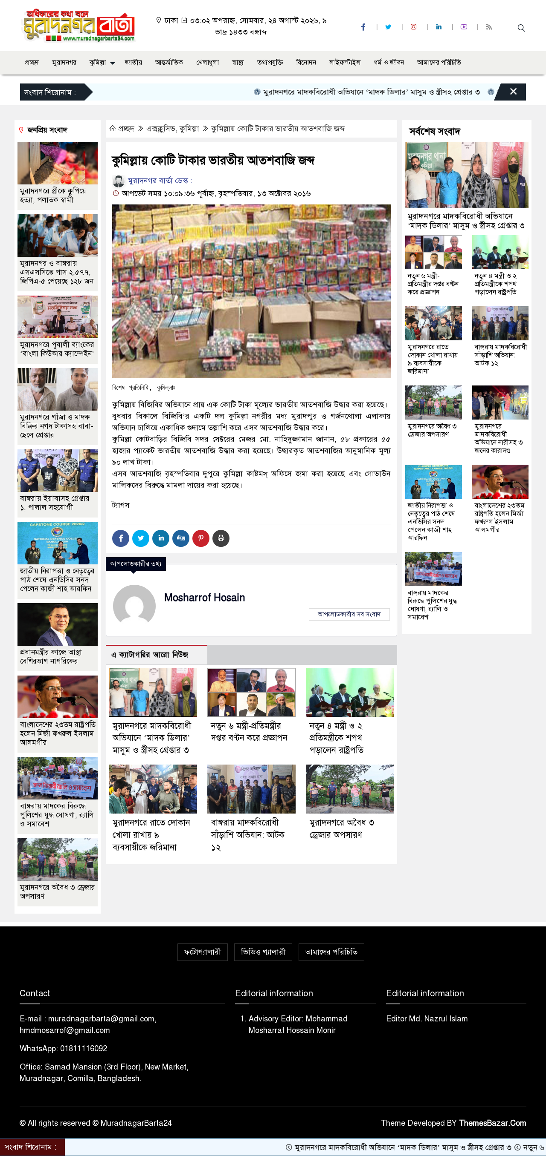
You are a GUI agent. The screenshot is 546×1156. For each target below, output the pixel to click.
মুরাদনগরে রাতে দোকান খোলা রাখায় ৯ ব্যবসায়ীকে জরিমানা (151, 835)
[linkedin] (440, 27)
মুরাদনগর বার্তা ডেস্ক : (159, 180)
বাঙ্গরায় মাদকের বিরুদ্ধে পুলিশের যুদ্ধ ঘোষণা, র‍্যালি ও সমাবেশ (57, 815)
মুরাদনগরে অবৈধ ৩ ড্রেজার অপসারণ (432, 430)
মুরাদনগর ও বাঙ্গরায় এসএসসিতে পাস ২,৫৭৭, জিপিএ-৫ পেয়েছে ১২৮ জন (56, 272)
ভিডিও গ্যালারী (263, 952)
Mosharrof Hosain (204, 598)
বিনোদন (306, 62)
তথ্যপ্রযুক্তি (270, 62)
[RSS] (490, 27)
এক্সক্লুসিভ (160, 128)
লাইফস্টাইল (345, 62)
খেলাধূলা (207, 62)
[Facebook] (120, 538)
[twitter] (389, 27)
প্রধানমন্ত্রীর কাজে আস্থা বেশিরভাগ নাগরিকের (51, 657)
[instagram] (415, 27)
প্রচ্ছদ (32, 62)
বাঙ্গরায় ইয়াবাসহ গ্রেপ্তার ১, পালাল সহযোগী (55, 503)
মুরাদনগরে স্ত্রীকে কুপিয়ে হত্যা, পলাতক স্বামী (53, 195)
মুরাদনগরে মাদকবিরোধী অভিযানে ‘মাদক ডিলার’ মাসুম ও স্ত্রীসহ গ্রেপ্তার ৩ (330, 92)
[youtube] (465, 27)
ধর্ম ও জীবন (389, 62)
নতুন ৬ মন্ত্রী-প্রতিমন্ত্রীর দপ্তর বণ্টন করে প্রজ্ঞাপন (433, 284)
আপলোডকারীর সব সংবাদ (349, 614)
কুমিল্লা (98, 62)
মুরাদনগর (64, 62)
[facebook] (364, 27)
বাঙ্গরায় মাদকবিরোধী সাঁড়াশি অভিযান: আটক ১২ (248, 835)
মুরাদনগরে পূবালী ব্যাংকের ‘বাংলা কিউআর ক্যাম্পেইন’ (57, 349)
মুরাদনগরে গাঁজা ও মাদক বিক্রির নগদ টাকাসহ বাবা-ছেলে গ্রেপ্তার (56, 426)
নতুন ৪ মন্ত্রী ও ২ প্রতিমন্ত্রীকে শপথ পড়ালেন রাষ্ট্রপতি (336, 738)
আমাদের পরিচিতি (439, 62)
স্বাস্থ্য (238, 62)
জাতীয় (133, 62)
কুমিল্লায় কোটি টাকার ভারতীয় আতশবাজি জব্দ (278, 128)
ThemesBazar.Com (492, 1123)
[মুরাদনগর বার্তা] (79, 25)
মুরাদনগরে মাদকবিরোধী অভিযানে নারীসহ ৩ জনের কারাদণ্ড (499, 438)
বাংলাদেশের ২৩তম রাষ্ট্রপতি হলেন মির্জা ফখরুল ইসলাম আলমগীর (58, 733)
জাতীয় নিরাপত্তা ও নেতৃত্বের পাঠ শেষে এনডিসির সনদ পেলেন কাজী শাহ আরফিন (57, 579)
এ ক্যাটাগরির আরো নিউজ (150, 654)
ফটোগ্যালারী (202, 952)
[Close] (505, 94)
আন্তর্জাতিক (169, 62)
